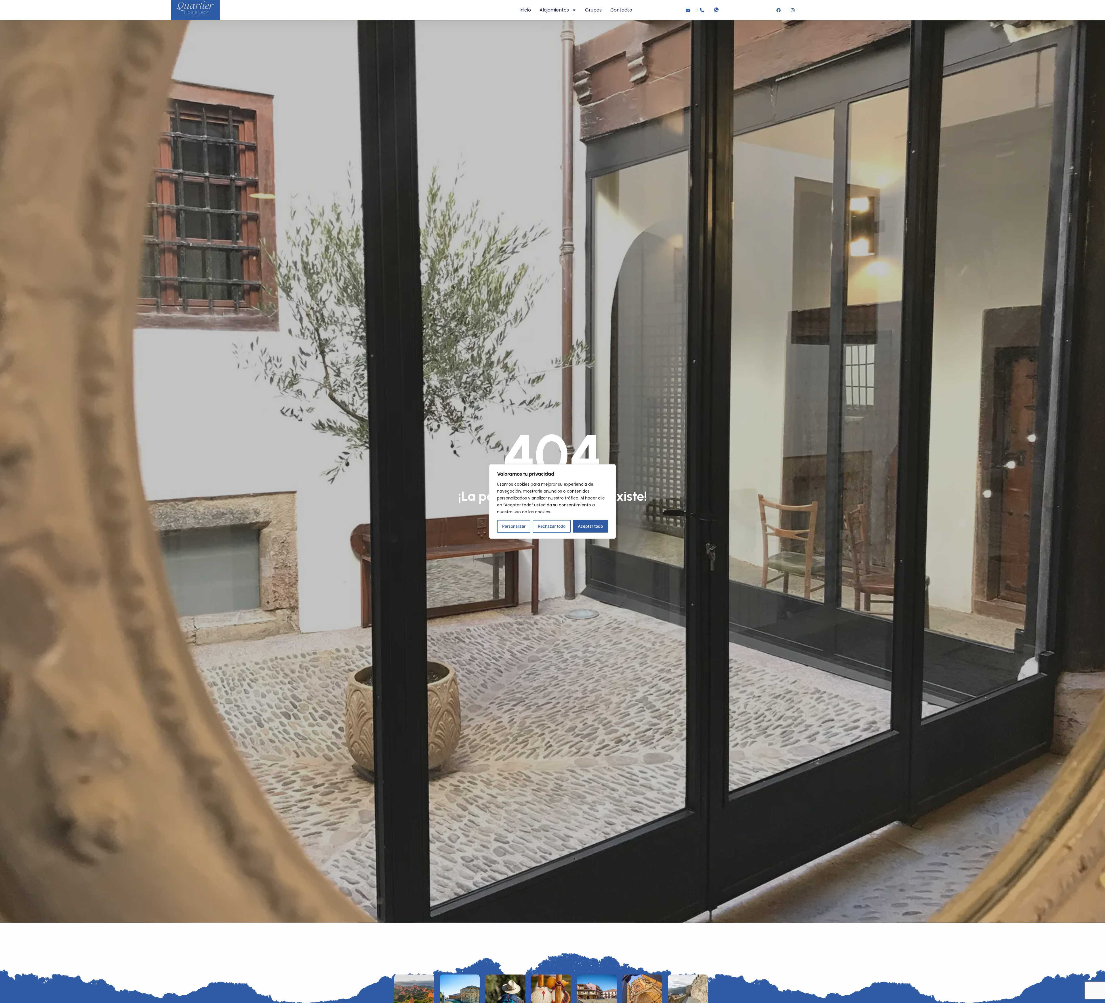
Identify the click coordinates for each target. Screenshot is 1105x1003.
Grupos (593, 10)
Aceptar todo (590, 526)
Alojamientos (554, 10)
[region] (552, 501)
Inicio (525, 10)
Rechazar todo (551, 526)
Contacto (621, 10)
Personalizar (513, 526)
